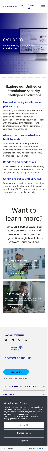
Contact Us (31, 6)
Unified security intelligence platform (22, 104)
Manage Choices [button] (24, 433)
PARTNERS (8, 394)
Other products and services (22, 178)
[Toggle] (43, 6)
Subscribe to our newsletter (15, 378)
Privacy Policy (8, 448)
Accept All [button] (24, 425)
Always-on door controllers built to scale (21, 137)
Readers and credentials (19, 162)
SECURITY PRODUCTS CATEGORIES (20, 386)
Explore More (16, 273)
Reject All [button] (24, 440)
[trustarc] (40, 448)
